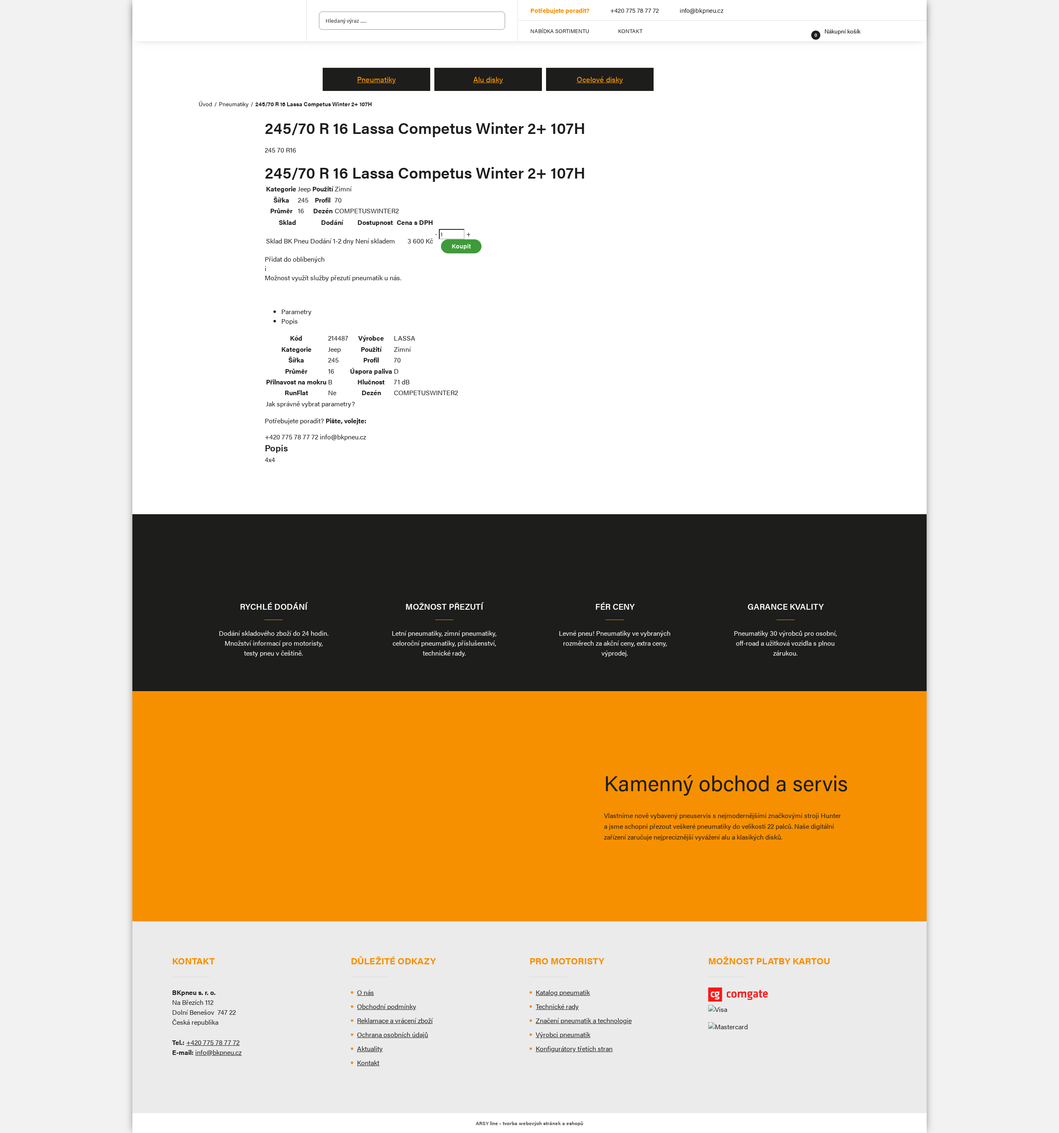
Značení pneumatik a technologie (584, 1020)
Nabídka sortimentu (559, 31)
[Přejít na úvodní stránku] (232, 21)
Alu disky (488, 79)
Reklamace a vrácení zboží (395, 1020)
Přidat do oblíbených (295, 259)
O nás (365, 992)
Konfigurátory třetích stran (574, 1048)
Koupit (461, 245)
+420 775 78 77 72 (634, 10)
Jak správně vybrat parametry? (310, 403)
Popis (289, 321)
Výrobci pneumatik (563, 1034)
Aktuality (370, 1048)
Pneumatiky (376, 79)
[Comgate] (797, 994)
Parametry (296, 311)
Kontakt (630, 31)
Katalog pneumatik (563, 992)
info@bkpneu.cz (702, 10)
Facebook (855, 10)
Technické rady (557, 1006)
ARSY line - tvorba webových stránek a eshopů (529, 1123)
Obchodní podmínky (386, 1006)
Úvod (205, 104)
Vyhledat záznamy (496, 20)
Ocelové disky (600, 79)
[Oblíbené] (802, 31)
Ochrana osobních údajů (392, 1034)
